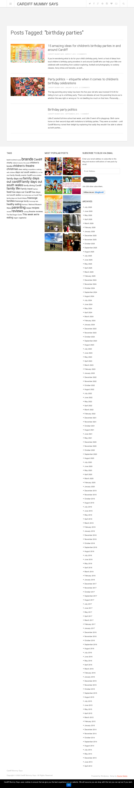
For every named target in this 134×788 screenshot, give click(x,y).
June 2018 (88, 559)
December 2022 (90, 377)
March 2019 (89, 523)
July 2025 (88, 255)
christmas (12, 169)
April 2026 (88, 219)
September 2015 (91, 693)
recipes (35, 207)
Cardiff (38, 159)
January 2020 (90, 486)
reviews (17, 210)
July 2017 (88, 604)
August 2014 (89, 745)
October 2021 (90, 425)
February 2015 (90, 721)
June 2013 (88, 762)
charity (9, 162)
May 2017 (88, 612)
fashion (35, 189)
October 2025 (90, 243)
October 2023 (90, 336)
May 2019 (88, 515)
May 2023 (88, 357)
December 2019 (90, 490)
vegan (16, 218)
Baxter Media (122, 776)
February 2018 (90, 575)
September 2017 (91, 596)
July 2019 (88, 506)
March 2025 (89, 272)
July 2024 (88, 300)
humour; (25, 204)
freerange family (22, 201)
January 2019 (90, 531)
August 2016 (89, 648)
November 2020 (90, 446)
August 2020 (89, 458)
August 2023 (89, 345)
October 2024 (90, 288)
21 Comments (84, 87)
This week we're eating (23, 216)
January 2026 (90, 231)
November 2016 (90, 636)
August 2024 (89, 296)
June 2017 (88, 608)
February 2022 (90, 413)
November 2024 (90, 284)
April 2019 (88, 519)
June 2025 (88, 259)
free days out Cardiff (21, 191)
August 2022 (89, 389)
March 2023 (89, 365)
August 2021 (89, 430)
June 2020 (88, 466)
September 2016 (91, 644)
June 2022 (88, 397)
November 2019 (90, 494)
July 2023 (88, 349)
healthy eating (14, 204)
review (9, 211)
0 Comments (81, 54)
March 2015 (89, 717)
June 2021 (88, 434)
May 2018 (88, 563)
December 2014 (90, 729)
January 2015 (90, 725)
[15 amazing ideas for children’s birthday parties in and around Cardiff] (28, 53)
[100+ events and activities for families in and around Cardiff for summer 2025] (72, 185)
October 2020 (90, 450)
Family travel (26, 188)
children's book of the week (21, 163)
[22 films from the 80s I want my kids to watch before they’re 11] (53, 166)
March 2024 (89, 316)
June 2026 (88, 211)
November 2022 (90, 381)
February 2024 (90, 320)
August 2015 (89, 697)
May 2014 (88, 753)
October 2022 (90, 385)
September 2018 (91, 547)
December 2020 (90, 442)
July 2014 (88, 749)
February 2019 (90, 527)
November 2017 (90, 587)
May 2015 (88, 709)
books (19, 160)
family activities (36, 175)
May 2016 (88, 660)
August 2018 (89, 551)
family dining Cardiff (32, 185)
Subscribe (89, 179)
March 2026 (89, 223)
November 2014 (90, 733)
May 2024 (88, 308)
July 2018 (88, 555)
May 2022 (88, 401)
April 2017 (88, 616)
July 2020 (88, 462)
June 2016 (88, 656)
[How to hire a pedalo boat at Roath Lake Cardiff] (72, 204)
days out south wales (25, 172)
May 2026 (88, 215)
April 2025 (88, 268)
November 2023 (90, 332)
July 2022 (88, 393)
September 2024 (91, 292)
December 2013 (90, 758)
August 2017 (89, 600)
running (26, 211)
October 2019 (90, 498)
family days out (15, 178)
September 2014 (91, 741)
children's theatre (23, 166)
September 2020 (91, 454)
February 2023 (90, 369)
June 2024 (88, 304)
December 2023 (90, 328)
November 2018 (90, 539)
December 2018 (90, 535)
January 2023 (90, 373)
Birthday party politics (62, 109)
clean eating (22, 169)
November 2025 (90, 239)
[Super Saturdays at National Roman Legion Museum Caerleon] (72, 242)
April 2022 (88, 405)
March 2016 (89, 668)
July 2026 (88, 207)
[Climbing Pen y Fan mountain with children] (53, 223)
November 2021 (90, 421)
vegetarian (22, 217)
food (9, 191)
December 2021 (90, 417)
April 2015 (88, 713)
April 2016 (88, 664)
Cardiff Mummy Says (37, 4)
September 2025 (91, 247)
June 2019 (88, 511)
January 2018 (90, 579)
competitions (32, 169)
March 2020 (89, 478)
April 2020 (88, 474)
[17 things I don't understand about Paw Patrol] (53, 185)
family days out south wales (24, 183)
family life (13, 188)
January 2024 (90, 324)
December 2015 (90, 681)
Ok (69, 785)
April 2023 (88, 361)
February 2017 (90, 624)
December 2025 (90, 235)
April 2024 (88, 312)
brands (27, 158)
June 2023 (88, 353)
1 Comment (84, 114)
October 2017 (90, 592)
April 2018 (88, 567)
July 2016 (88, 652)
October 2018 (90, 543)
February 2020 (90, 482)
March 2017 (89, 620)
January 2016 (90, 677)
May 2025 (88, 264)
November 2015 (90, 685)
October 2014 (90, 737)
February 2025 (90, 276)
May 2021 (88, 438)
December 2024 (90, 280)
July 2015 (88, 701)
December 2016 (90, 632)
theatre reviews (36, 211)
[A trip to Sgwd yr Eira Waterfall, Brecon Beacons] (72, 223)
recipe (28, 207)
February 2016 (90, 672)
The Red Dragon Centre (14, 215)
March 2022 (89, 409)
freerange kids (33, 201)
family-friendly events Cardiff (21, 175)
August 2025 (89, 251)
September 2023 (91, 340)
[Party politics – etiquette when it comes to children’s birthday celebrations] (28, 86)
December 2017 (90, 583)
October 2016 (90, 640)
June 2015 (88, 705)
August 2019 (89, 502)
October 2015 (90, 689)
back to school (12, 160)
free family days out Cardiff (29, 195)
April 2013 (88, 766)
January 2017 (90, 628)
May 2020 (88, 470)
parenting (19, 207)
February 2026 (90, 227)
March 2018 (89, 571)
